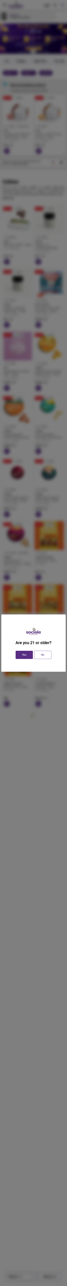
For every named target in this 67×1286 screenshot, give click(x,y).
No (42, 654)
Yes (24, 654)
